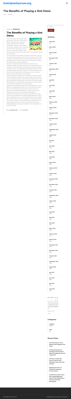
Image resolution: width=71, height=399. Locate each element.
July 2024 (51, 140)
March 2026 (52, 47)
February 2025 (53, 102)
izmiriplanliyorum (14, 110)
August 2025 (52, 74)
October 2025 (53, 63)
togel (50, 329)
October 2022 (53, 256)
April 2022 (52, 289)
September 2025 (53, 69)
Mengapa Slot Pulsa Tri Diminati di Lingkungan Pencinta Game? (55, 369)
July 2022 (51, 272)
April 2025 (52, 91)
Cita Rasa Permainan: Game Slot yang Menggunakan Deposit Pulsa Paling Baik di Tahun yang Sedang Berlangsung (56, 378)
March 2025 (52, 96)
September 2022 (53, 261)
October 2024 (53, 124)
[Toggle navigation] (67, 3)
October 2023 (53, 190)
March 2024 (52, 162)
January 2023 (52, 239)
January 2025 (52, 107)
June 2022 (52, 278)
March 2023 (52, 228)
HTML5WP (65, 396)
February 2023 (53, 234)
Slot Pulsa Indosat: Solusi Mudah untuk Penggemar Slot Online (57, 344)
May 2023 (51, 217)
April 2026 (52, 41)
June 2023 (52, 212)
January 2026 (52, 52)
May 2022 (51, 283)
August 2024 (52, 135)
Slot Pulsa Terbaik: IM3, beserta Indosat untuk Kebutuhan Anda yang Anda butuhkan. (56, 361)
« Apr (49, 313)
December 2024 (53, 113)
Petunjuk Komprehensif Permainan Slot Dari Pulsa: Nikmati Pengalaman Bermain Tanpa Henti (57, 352)
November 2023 (53, 184)
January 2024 (52, 173)
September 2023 (53, 195)
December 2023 (53, 179)
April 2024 (52, 157)
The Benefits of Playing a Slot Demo (24, 34)
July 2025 (51, 80)
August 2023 (52, 201)
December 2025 (53, 58)
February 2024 (53, 168)
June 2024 (52, 146)
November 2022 (53, 250)
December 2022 (53, 245)
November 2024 (53, 118)
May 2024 (51, 151)
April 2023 (52, 223)
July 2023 (51, 206)
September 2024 (53, 129)
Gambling (51, 324)
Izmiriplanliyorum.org (11, 3)
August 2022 (52, 267)
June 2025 (52, 85)
